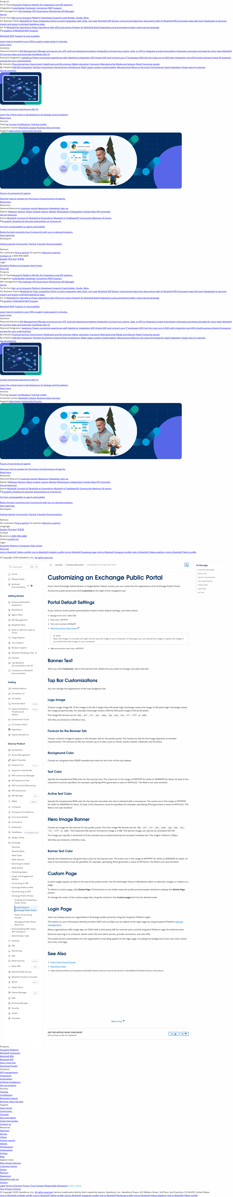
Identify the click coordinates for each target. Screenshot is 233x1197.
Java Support (17, 643)
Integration (5, 1075)
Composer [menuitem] (24, 265)
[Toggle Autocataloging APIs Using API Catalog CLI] (10, 928)
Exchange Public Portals (22, 896)
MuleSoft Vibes (18, 625)
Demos (3, 1134)
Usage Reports (18, 637)
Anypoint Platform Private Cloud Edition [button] (20, 712)
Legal (2, 1185)
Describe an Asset (58, 966)
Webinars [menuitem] (13, 211)
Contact (40, 1185)
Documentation (54, 244)
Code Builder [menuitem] (18, 8)
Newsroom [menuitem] (43, 208)
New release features (10, 1163)
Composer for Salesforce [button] (23, 812)
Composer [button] (16, 807)
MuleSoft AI (17, 610)
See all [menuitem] (3, 14)
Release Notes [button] (18, 579)
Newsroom (5, 1176)
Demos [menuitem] (21, 211)
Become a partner (51, 252)
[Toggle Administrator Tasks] (10, 935)
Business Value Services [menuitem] (48, 127)
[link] (28, 586)
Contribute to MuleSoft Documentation (22, 672)
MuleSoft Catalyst (9, 1098)
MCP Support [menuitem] (55, 8)
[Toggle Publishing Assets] (10, 872)
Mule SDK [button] (16, 966)
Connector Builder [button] (20, 817)
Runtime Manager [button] (20, 1003)
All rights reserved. (44, 1192)
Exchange (59, 565)
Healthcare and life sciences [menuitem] (57, 64)
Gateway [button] (15, 940)
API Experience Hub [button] (21, 780)
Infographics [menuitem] (76, 211)
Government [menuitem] (36, 64)
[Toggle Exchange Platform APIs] (10, 887)
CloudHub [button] (16, 698)
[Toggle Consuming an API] (10, 883)
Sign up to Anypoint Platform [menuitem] (26, 17)
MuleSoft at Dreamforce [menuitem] (41, 218)
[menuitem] (116, 23)
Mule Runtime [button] (18, 961)
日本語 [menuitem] (20, 259)
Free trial (4, 268)
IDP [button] (13, 945)
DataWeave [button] (17, 832)
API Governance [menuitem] (40, 11)
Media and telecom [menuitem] (126, 64)
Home (14, 574)
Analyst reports (7, 1140)
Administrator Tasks (20, 936)
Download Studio (9, 1066)
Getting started (7, 244)
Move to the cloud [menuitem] (140, 67)
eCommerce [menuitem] (47, 67)
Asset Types (17, 855)
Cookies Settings (74, 1186)
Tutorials (41, 244)
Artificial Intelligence (10, 1082)
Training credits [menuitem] (39, 124)
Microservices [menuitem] (124, 67)
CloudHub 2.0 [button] (18, 693)
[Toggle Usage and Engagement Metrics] (10, 876)
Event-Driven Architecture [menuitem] (67, 67)
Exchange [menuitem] (30, 8)
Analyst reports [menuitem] (40, 211)
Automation (6, 1079)
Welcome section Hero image (63, 628)
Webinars (4, 1130)
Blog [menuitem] (93, 211)
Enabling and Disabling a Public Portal (26, 901)
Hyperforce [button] (17, 729)
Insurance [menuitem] (95, 64)
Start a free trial (8, 1062)
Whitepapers (6, 1146)
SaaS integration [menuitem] (173, 67)
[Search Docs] (187, 565)
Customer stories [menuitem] (28, 208)
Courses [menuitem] (13, 124)
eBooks (3, 1143)
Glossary (15, 658)
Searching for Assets (21, 863)
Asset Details (17, 868)
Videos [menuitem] (29, 211)
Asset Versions (18, 859)
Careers (4, 1182)
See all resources (8, 214)
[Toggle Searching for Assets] (10, 863)
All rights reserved (44, 557)
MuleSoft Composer (10, 1053)
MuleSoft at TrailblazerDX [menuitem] (66, 218)
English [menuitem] (8, 259)
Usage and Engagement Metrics (22, 877)
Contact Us (5, 255)
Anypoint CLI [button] (17, 765)
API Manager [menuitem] (67, 11)
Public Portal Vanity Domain (23, 916)
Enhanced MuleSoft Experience (21, 603)
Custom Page (203, 585)
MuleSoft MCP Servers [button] (22, 972)
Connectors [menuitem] (42, 8)
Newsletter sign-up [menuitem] (58, 208)
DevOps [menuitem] (37, 67)
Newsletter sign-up (9, 1179)
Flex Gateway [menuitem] (25, 11)
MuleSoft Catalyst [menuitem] (27, 127)
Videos (3, 1137)
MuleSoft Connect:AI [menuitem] (17, 218)
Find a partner (22, 252)
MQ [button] (13, 956)
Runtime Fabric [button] (18, 703)
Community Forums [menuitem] (31, 130)
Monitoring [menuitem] (55, 11)
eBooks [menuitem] (52, 211)
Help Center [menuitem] (15, 130)
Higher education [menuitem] (80, 64)
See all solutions (8, 1085)
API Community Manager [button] (23, 775)
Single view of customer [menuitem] (193, 67)
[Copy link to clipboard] (45, 601)
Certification (6, 1095)
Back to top (117, 1021)
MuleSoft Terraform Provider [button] (24, 977)
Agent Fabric (17, 615)
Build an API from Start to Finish (23, 631)
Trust (32, 1185)
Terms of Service (14, 1185)
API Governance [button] (19, 790)
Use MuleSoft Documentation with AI (22, 664)
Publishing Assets (19, 872)
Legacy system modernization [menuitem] (102, 67)
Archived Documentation (19, 585)
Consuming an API (20, 883)
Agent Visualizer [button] (19, 760)
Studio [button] (15, 1013)
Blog (2, 1156)
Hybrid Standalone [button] (20, 734)
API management (9, 1072)
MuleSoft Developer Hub (23, 653)
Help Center (6, 1108)
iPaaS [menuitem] (83, 67)
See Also (201, 592)
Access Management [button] (21, 755)
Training (32, 244)
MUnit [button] (14, 982)
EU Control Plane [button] (19, 724)
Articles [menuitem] (87, 211)
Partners (4, 1172)
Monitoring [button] (17, 951)
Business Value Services (11, 1101)
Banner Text (202, 573)
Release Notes (18, 851)
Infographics (6, 1150)
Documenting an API (21, 891)
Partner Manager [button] (19, 992)
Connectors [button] (17, 822)
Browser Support (19, 647)
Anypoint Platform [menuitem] (9, 265)
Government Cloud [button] (20, 719)
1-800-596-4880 (18, 536)
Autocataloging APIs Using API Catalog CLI (23, 930)
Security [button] (15, 1008)
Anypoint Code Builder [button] (22, 770)
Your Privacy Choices (10, 1189)
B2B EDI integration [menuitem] (22, 67)
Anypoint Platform (9, 1049)
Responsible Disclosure (56, 1185)
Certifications (24, 124)
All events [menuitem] (106, 218)
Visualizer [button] (16, 1018)
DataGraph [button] (16, 827)
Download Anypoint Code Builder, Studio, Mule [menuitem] (65, 17)
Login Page (202, 588)
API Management (19, 620)
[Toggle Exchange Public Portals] (10, 895)
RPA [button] (13, 998)
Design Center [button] (18, 837)
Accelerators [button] (17, 750)
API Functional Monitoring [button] (24, 785)
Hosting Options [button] (19, 688)
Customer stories (8, 1166)
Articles (3, 1153)
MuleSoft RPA (7, 1056)
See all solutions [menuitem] (8, 70)
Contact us (5, 1124)
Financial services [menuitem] (20, 64)
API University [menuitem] (103, 211)
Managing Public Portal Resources (25, 923)
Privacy (26, 1185)
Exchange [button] (16, 842)
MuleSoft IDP (6, 1059)
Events (3, 1169)
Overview (16, 847)
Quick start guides (9, 1121)
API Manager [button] (17, 795)
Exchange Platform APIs (22, 887)
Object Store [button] (17, 987)
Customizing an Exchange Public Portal (25, 908)
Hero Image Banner (205, 581)
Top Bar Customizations (206, 577)
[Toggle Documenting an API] (10, 891)
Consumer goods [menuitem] (151, 64)
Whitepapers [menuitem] (63, 211)
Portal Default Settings (206, 570)
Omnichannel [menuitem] (157, 67)
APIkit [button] (14, 801)
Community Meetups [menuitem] (90, 218)
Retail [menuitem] (139, 64)
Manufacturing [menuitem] (107, 64)
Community (22, 244)
